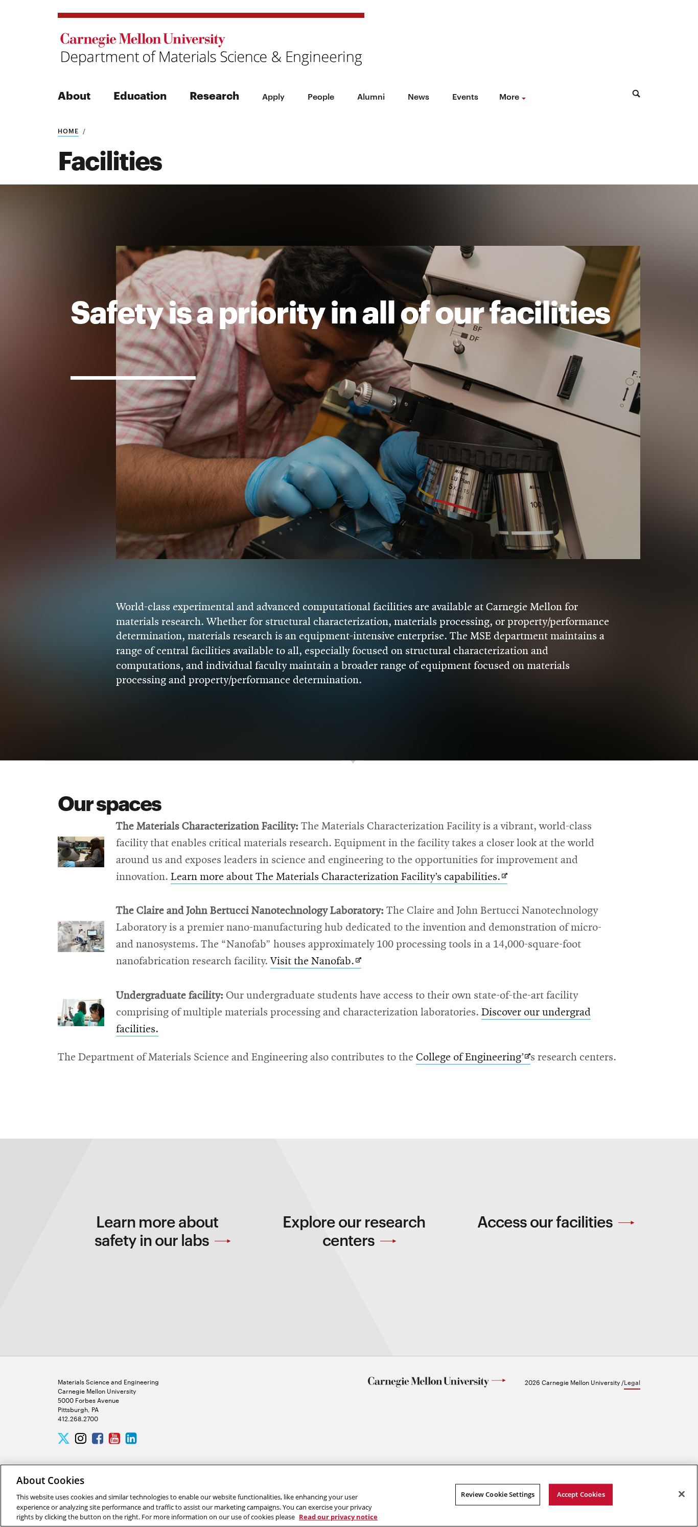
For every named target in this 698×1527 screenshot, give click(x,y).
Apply (273, 96)
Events (465, 96)
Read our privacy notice (338, 1516)
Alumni (371, 96)
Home (68, 130)
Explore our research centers (354, 1230)
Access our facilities (546, 1221)
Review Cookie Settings (497, 1494)
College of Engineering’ (473, 1058)
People (321, 96)
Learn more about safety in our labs (156, 1230)
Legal (632, 1381)
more (509, 96)
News (418, 96)
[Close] (681, 1494)
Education (140, 94)
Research (214, 94)
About (74, 94)
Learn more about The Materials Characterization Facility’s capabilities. (339, 877)
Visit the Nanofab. (315, 962)
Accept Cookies (581, 1494)
